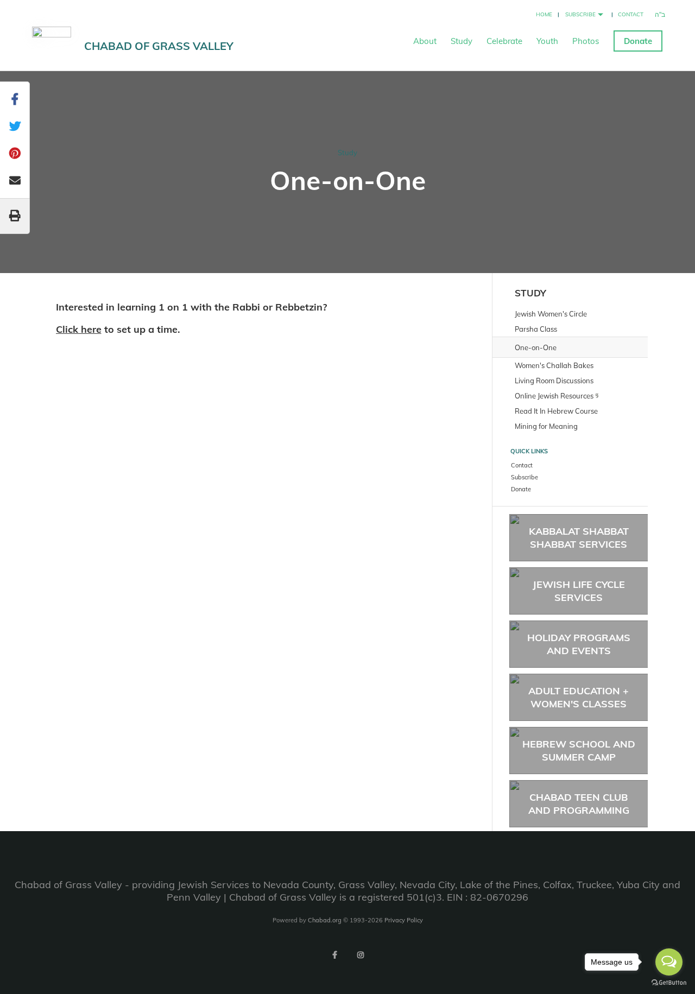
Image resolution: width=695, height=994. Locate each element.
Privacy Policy (403, 920)
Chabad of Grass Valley (158, 46)
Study (461, 41)
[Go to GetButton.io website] (669, 982)
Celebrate (504, 41)
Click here (79, 329)
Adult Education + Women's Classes (578, 697)
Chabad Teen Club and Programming (578, 803)
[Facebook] (334, 955)
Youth (547, 41)
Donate (638, 41)
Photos (585, 41)
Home (544, 14)
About (425, 41)
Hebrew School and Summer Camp (578, 750)
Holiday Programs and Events (578, 643)
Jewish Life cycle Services (579, 590)
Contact (630, 14)
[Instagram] (360, 955)
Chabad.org (325, 920)
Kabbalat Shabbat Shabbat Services (579, 537)
